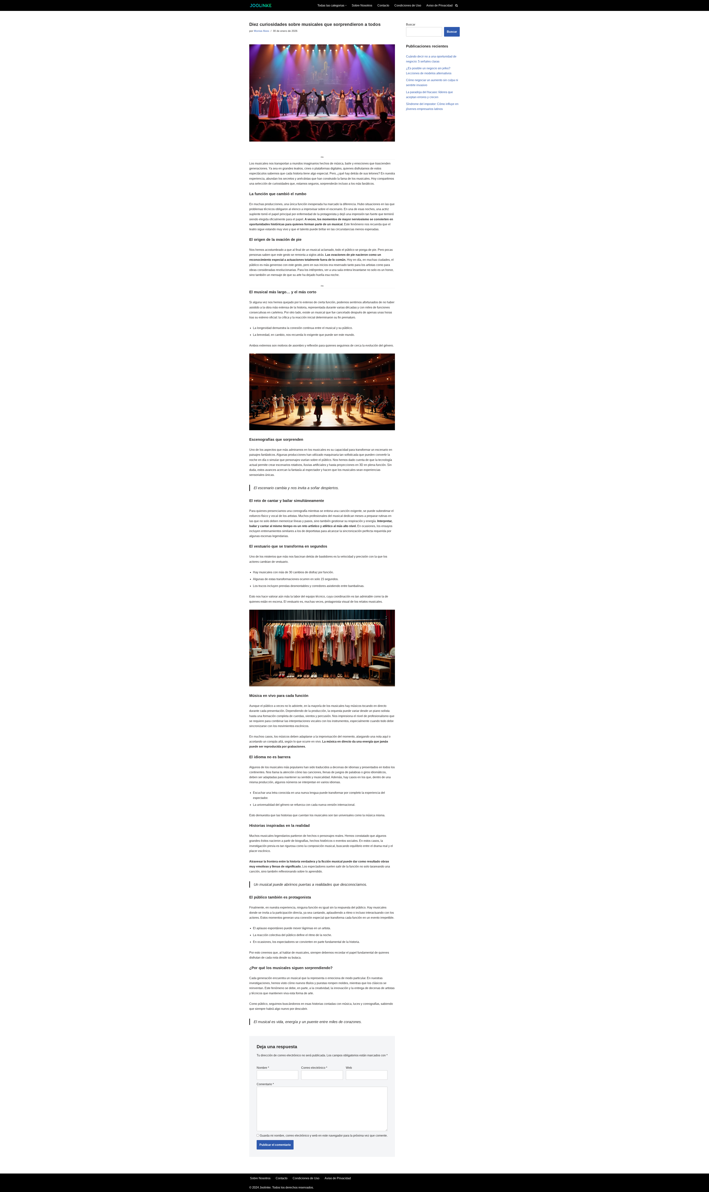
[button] (346, 5)
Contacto (383, 5)
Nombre (263, 1067)
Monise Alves (261, 30)
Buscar (410, 24)
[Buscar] (456, 5)
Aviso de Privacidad (439, 5)
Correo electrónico (314, 1067)
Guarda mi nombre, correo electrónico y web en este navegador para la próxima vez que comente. (324, 1135)
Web (349, 1067)
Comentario (265, 1084)
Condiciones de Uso (407, 5)
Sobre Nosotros (362, 5)
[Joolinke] (260, 5)
